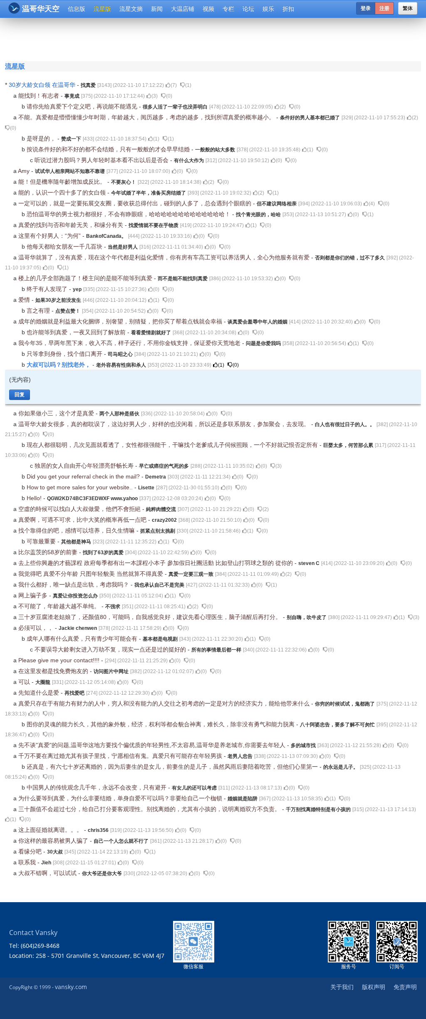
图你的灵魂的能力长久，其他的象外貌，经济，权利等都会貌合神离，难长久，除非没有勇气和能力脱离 (161, 724)
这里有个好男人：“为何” (50, 235)
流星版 (102, 8)
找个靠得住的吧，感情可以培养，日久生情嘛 (77, 530)
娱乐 (268, 8)
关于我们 (342, 987)
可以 (25, 682)
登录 (366, 8)
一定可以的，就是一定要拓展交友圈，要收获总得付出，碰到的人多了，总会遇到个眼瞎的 (135, 203)
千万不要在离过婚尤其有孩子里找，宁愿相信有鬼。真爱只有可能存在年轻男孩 (121, 756)
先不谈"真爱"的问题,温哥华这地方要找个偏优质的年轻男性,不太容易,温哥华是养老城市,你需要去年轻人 (152, 745)
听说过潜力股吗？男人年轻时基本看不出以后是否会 (102, 160)
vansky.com (71, 987)
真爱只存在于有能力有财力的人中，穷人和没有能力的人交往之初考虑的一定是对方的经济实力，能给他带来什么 (164, 703)
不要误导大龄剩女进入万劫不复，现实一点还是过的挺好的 (111, 649)
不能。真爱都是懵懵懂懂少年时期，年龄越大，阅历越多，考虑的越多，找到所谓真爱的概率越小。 (147, 117)
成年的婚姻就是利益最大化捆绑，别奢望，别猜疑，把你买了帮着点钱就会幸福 (121, 321)
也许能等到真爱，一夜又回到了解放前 (77, 332)
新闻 (157, 8)
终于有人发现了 (48, 289)
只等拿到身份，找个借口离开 (65, 353)
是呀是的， (42, 138)
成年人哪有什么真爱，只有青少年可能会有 (83, 638)
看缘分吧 (30, 851)
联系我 (27, 862)
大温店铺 (182, 8)
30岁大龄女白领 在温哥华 (43, 84)
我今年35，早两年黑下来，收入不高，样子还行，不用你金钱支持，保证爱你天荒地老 (130, 343)
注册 (384, 8)
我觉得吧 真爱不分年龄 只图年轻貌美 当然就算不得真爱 (91, 573)
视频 (208, 8)
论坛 (248, 8)
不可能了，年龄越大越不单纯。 (60, 606)
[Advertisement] (214, 38)
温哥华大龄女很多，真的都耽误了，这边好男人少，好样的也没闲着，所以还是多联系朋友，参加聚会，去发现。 (164, 424)
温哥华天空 (40, 9)
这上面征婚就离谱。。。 (51, 830)
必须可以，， (36, 627)
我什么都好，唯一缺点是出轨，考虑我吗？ (74, 584)
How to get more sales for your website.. (80, 487)
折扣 (288, 8)
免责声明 (405, 987)
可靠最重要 (42, 541)
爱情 (25, 299)
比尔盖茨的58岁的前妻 (48, 552)
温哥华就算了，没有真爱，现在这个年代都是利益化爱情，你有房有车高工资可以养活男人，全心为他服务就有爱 (164, 257)
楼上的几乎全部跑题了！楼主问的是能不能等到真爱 (86, 278)
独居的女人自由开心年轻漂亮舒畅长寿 (85, 465)
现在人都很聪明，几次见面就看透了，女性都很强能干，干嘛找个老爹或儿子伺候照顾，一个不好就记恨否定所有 (173, 445)
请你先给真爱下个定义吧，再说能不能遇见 (83, 106)
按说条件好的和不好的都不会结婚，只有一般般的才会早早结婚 (109, 149)
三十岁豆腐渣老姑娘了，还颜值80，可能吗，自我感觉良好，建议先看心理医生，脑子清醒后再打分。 (150, 617)
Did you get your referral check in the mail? (84, 476)
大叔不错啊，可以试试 (48, 873)
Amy (24, 171)
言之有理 (39, 310)
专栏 (228, 8)
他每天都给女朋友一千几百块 (65, 246)
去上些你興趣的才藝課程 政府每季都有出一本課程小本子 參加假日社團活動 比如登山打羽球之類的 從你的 (156, 563)
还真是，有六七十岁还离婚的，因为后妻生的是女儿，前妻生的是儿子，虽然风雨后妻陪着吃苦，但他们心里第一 (173, 766)
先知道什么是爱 (39, 692)
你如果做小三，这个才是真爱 (57, 413)
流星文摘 (131, 8)
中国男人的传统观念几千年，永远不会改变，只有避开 (97, 787)
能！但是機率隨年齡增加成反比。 (62, 181)
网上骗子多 (33, 595)
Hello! (35, 498)
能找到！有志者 (39, 95)
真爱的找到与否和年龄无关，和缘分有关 (71, 225)
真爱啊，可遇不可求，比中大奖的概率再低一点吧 (83, 519)
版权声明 (373, 987)
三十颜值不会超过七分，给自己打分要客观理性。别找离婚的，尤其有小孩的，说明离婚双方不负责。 (150, 809)
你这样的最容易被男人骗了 (54, 840)
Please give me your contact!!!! (59, 660)
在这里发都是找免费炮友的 (54, 671)
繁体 (408, 8)
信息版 (76, 8)
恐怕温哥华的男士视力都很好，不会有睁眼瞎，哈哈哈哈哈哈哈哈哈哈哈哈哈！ (129, 214)
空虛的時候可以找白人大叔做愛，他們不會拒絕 (80, 509)
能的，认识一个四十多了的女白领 (62, 192)
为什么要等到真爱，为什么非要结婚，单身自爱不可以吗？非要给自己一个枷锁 (121, 798)
